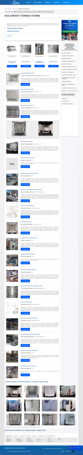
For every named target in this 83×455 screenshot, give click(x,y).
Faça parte (66, 2)
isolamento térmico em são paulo (69, 88)
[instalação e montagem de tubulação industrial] (12, 201)
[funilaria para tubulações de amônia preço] (12, 345)
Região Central (9, 436)
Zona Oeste (22, 436)
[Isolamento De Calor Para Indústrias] (12, 249)
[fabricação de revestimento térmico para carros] (50, 405)
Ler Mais (9, 35)
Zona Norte (16, 436)
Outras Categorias (67, 94)
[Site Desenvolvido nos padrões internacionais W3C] (69, 451)
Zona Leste (34, 436)
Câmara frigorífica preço (19, 11)
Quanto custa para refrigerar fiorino (68, 85)
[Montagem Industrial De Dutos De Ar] (12, 377)
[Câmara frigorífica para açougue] (67, 419)
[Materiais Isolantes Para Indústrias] (12, 281)
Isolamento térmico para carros (69, 75)
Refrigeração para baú (66, 58)
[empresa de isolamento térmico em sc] (67, 405)
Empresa (56, 2)
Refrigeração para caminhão (68, 72)
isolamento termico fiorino (68, 55)
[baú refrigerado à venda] (12, 233)
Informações (37, 2)
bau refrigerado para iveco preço (32, 11)
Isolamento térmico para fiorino (69, 66)
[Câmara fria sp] (50, 419)
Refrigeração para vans (67, 64)
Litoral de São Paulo (50, 436)
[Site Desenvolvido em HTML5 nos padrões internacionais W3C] (64, 451)
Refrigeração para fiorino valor (68, 61)
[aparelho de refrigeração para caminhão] (50, 391)
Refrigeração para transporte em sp (46, 11)
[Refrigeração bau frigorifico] (32, 419)
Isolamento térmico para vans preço (69, 69)
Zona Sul (28, 436)
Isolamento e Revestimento (67, 103)
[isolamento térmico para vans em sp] (67, 391)
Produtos (47, 2)
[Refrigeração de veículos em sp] (32, 391)
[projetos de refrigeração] (12, 313)
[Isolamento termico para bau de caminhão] (14, 391)
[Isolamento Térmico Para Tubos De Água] (12, 185)
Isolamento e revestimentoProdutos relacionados (70, 46)
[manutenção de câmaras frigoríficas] (12, 329)
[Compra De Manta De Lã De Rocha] (12, 169)
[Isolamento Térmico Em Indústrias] (12, 265)
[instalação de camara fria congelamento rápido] (12, 297)
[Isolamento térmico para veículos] (32, 405)
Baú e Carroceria (65, 101)
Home (28, 2)
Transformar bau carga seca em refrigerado (68, 78)
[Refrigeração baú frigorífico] (14, 419)
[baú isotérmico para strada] (12, 153)
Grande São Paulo (41, 436)
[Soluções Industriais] (73, 451)
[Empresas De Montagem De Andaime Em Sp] (12, 362)
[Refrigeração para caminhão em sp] (14, 405)
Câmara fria (64, 98)
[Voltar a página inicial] (16, 2)
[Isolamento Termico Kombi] (19, 128)
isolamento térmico (66, 53)
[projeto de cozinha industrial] (12, 217)
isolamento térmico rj (66, 81)
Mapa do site (59, 448)
